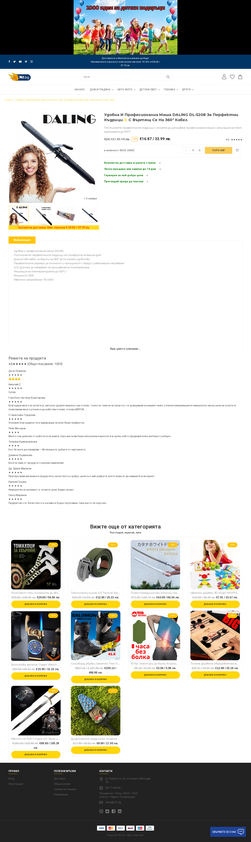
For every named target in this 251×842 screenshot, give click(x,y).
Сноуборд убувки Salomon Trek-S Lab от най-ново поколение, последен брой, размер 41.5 (95, 663)
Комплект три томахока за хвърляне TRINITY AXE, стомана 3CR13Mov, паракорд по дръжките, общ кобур (35, 592)
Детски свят (148, 89)
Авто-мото (125, 89)
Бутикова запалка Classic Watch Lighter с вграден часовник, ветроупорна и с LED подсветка (35, 664)
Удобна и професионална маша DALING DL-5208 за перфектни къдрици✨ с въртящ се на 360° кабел (65, 100)
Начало (79, 89)
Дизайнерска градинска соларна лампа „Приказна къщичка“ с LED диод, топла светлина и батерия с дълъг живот (95, 738)
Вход (11, 778)
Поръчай (218, 150)
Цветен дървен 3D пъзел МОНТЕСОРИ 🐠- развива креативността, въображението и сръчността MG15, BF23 (215, 592)
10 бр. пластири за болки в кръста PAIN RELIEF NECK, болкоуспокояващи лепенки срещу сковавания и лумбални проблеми (155, 663)
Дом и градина (100, 89)
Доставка (59, 778)
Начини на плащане (65, 789)
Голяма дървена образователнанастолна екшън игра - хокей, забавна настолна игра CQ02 (215, 663)
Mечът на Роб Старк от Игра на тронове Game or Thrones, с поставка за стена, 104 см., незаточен (35, 738)
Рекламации (61, 794)
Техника (169, 89)
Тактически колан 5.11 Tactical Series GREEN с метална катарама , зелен (95, 592)
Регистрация (16, 784)
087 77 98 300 (113, 787)
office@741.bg (113, 802)
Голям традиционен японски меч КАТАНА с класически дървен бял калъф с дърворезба (155, 592)
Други (186, 89)
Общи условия (62, 784)
